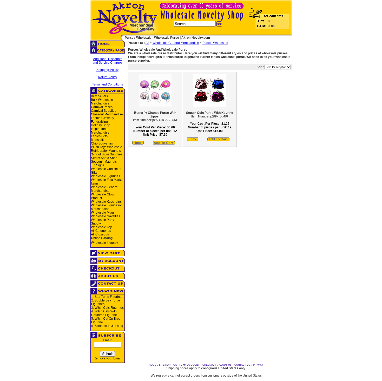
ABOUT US (225, 365)
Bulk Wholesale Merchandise (102, 101)
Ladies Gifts (99, 136)
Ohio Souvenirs (102, 143)
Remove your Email (107, 358)
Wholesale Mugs (103, 212)
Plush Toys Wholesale (106, 147)
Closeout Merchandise (107, 114)
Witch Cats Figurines (109, 308)
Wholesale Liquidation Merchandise (107, 207)
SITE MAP (164, 365)
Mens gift (97, 140)
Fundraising (99, 121)
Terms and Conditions (107, 84)
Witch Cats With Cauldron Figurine (104, 313)
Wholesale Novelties (105, 216)
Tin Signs (97, 165)
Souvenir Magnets (104, 161)
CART (176, 365)
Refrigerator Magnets (106, 151)
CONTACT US (242, 365)
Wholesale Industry (104, 243)
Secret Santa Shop (104, 158)
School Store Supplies (106, 154)
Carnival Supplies (103, 111)
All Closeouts (100, 234)
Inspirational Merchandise (100, 130)
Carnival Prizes (102, 107)
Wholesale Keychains (106, 201)
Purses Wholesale (215, 43)
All (147, 43)
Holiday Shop (100, 125)
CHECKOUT (209, 365)
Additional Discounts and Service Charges (107, 60)
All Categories (101, 231)
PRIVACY (258, 365)
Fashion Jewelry (102, 118)
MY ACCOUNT (191, 365)
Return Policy (107, 77)
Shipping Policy (107, 70)
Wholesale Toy (101, 227)
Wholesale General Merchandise (104, 189)
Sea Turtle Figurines (109, 297)
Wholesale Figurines (105, 176)
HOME (152, 365)
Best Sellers (99, 96)
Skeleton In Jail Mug (109, 326)
